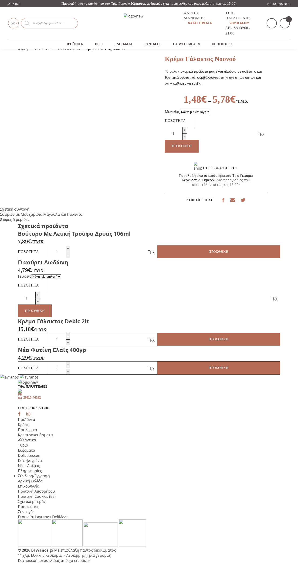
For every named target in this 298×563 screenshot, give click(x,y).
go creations (80, 560)
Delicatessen (43, 49)
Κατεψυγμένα (30, 460)
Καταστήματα (199, 23)
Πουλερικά (27, 429)
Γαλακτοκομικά (69, 49)
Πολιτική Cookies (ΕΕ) (37, 496)
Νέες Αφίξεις (29, 465)
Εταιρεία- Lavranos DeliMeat (43, 516)
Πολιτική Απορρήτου (36, 491)
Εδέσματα (123, 44)
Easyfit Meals (186, 44)
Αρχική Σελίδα (30, 481)
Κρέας (23, 424)
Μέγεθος (172, 111)
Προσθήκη (182, 146)
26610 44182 (239, 23)
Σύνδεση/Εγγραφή (34, 475)
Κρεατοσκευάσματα (35, 434)
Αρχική (14, 4)
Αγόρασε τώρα (249, 81)
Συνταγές (152, 44)
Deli (99, 44)
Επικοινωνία (278, 4)
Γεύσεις (24, 276)
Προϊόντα (74, 44)
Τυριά (23, 445)
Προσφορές (28, 506)
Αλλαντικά (27, 440)
